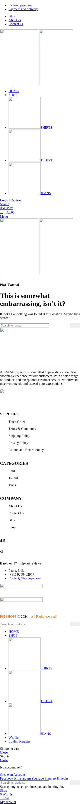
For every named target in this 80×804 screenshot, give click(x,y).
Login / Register (19, 741)
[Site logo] (19, 84)
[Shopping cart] (1, 276)
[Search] (75, 325)
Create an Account (12, 774)
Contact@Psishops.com (25, 578)
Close (4, 752)
